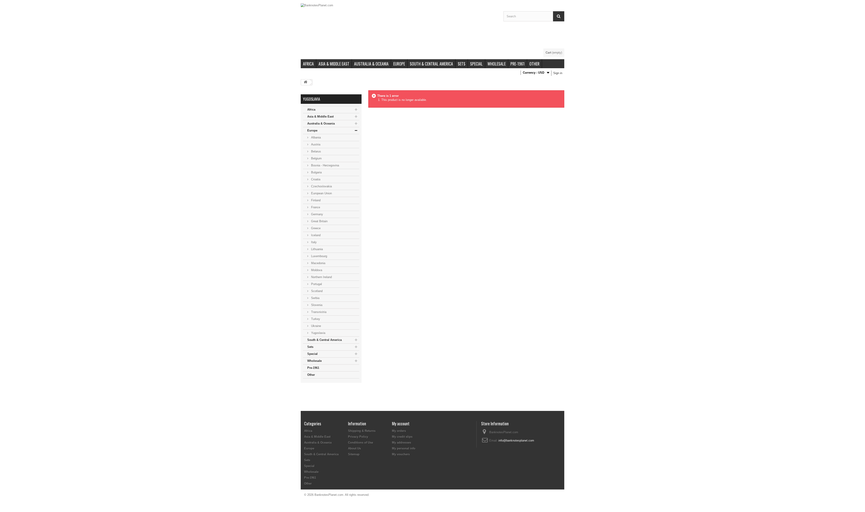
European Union (321, 193)
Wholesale (496, 64)
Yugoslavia (317, 333)
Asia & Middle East (334, 64)
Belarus (315, 151)
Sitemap (354, 454)
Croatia (315, 179)
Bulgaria (316, 172)
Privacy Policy (358, 436)
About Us (354, 448)
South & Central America (431, 64)
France (315, 207)
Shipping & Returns (362, 431)
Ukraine (315, 326)
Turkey (315, 319)
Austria (315, 144)
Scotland (316, 291)
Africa (308, 64)
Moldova (316, 270)
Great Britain (319, 221)
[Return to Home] (305, 82)
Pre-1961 (517, 64)
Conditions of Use (360, 442)
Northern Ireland (321, 277)
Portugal (316, 284)
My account (401, 423)
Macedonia (317, 263)
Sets (461, 64)
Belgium (316, 158)
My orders (399, 431)
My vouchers (401, 454)
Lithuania (316, 249)
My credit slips (402, 436)
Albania (315, 137)
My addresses (401, 442)
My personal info (403, 448)
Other (534, 64)
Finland (315, 200)
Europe (399, 64)
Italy (313, 242)
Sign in (557, 73)
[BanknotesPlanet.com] (399, 25)
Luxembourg (318, 256)
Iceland (315, 235)
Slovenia (316, 305)
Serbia (314, 298)
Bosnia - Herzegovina (324, 165)
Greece (315, 228)
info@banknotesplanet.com (516, 440)
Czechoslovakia (321, 186)
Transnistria (318, 312)
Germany (316, 214)
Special (476, 64)
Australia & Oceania (371, 64)
